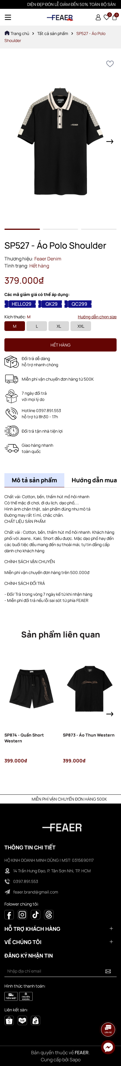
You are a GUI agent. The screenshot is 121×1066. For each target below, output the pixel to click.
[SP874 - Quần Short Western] (31, 688)
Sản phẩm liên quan (60, 634)
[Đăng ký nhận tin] (108, 971)
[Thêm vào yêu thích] (110, 64)
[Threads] (48, 914)
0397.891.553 (25, 881)
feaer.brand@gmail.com (35, 892)
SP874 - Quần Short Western (24, 738)
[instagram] (22, 914)
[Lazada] (22, 1020)
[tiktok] (35, 1020)
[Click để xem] (60, 141)
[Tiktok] (35, 914)
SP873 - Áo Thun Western (89, 735)
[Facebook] (9, 914)
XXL (81, 326)
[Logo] (60, 17)
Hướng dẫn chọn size (97, 316)
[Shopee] (9, 1020)
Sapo (75, 1059)
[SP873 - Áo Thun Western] (90, 688)
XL (59, 326)
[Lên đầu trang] (108, 1013)
